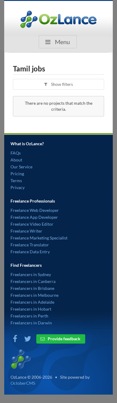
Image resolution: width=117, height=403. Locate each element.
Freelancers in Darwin (31, 322)
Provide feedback (63, 338)
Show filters (61, 84)
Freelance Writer (26, 230)
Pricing (17, 173)
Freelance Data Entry (30, 251)
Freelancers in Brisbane (32, 288)
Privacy (17, 187)
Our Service (21, 166)
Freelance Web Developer (34, 210)
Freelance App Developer (34, 217)
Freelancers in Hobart (30, 308)
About (16, 159)
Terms (16, 180)
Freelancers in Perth (29, 315)
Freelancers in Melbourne (34, 295)
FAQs (15, 152)
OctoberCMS (22, 383)
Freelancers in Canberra (33, 281)
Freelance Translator (29, 244)
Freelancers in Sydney (30, 274)
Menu (62, 41)
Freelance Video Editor (31, 224)
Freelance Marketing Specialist (39, 237)
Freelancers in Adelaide (32, 302)
